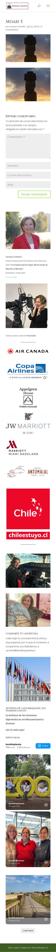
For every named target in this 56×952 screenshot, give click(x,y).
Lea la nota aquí (15, 729)
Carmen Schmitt (17, 26)
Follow (45, 746)
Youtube (31, 335)
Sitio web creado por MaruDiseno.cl (28, 947)
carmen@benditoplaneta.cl (20, 650)
